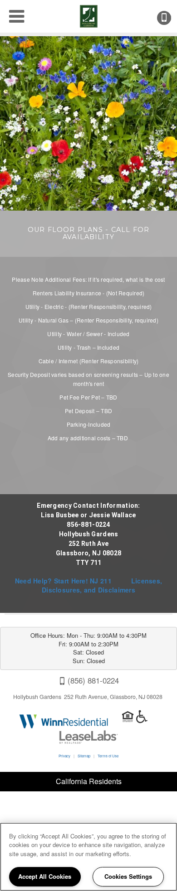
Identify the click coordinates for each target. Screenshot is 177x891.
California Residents (89, 781)
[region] (88, 857)
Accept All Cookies (44, 876)
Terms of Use (108, 755)
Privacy (64, 755)
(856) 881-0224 (170, 18)
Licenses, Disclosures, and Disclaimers (102, 585)
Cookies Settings (128, 876)
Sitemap (84, 755)
